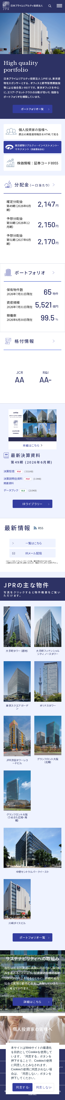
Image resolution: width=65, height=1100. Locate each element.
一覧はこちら (33, 543)
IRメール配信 (33, 553)
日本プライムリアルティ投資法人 (24, 6)
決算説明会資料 (13, 478)
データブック (11, 490)
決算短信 (9, 471)
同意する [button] (22, 1087)
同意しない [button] (44, 1087)
